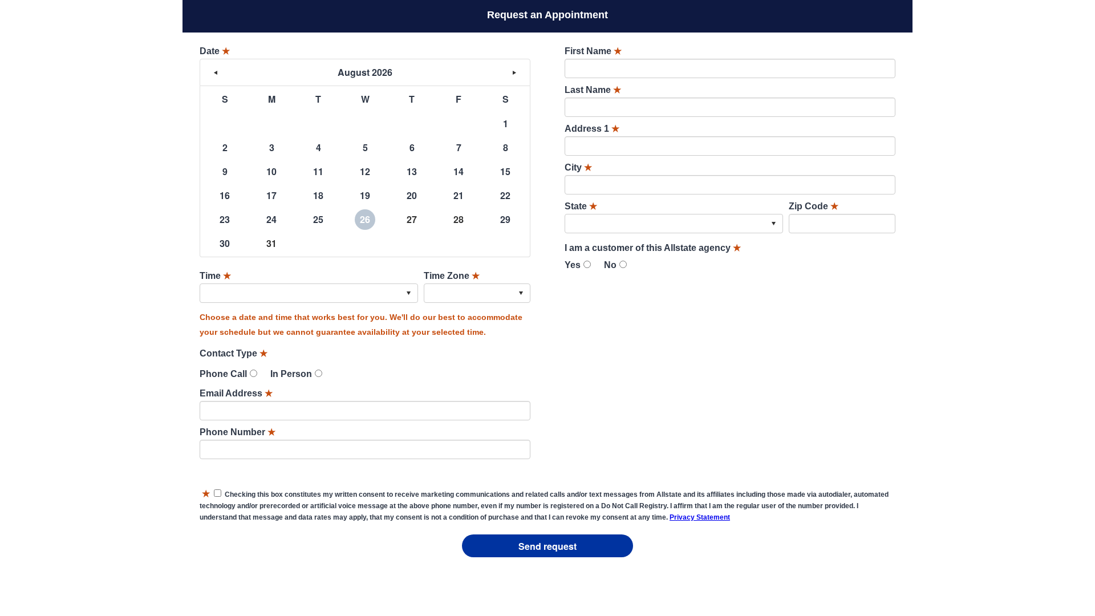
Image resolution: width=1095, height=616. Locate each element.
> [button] (514, 72)
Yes (573, 265)
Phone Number (237, 432)
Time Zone (452, 276)
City (578, 167)
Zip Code (813, 206)
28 (458, 219)
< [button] (215, 72)
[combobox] (309, 293)
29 (505, 219)
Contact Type (233, 353)
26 (365, 219)
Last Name (593, 90)
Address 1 (592, 128)
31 (271, 243)
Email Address (236, 393)
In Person (291, 374)
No (610, 265)
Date (215, 51)
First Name (593, 51)
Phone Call (223, 374)
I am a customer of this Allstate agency (653, 248)
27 (412, 219)
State (581, 206)
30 (225, 243)
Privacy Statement (700, 517)
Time (215, 276)
